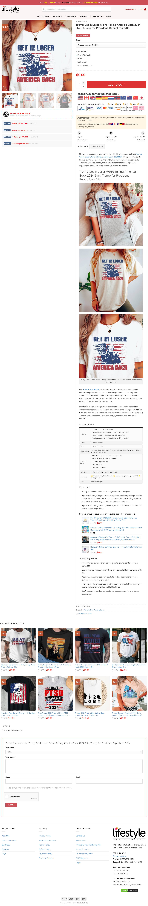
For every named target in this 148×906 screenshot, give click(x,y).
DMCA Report (81, 858)
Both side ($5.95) (85, 65)
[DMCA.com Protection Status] (129, 890)
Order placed (82, 140)
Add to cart (116, 84)
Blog (108, 16)
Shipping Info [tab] (97, 147)
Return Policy (44, 845)
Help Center (129, 9)
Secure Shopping (83, 849)
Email (78, 777)
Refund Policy (45, 849)
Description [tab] (83, 147)
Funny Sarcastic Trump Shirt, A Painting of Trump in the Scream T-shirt (55, 666)
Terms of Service (46, 858)
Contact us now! (119, 856)
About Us (5, 836)
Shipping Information (47, 840)
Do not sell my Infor (84, 854)
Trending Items (99, 610)
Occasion (71, 16)
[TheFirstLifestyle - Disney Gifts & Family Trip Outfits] (13, 9)
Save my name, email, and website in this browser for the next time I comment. (40, 788)
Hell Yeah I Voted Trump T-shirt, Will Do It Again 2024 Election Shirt (91, 666)
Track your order (9, 840)
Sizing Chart (81, 840)
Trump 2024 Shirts (85, 613)
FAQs (4, 854)
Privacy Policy (45, 836)
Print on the (81, 51)
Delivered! (141, 140)
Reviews (5, 849)
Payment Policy (45, 854)
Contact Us (80, 836)
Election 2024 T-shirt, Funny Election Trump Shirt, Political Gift (129, 666)
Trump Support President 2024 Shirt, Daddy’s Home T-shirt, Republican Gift (127, 714)
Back (80, 58)
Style (78, 40)
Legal (78, 862)
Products (57, 16)
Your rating (10, 747)
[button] (143, 9)
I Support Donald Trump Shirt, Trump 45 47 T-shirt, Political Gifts (18, 666)
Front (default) (84, 55)
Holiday (84, 16)
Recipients (97, 16)
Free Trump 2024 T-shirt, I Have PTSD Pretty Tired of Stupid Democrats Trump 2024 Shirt (54, 714)
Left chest (82, 62)
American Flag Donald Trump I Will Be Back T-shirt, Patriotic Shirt (18, 714)
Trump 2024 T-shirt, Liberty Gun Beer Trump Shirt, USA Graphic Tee (90, 714)
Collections (43, 16)
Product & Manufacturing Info (88, 845)
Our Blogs (6, 845)
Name (8, 777)
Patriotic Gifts (81, 21)
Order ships (111, 140)
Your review (10, 757)
